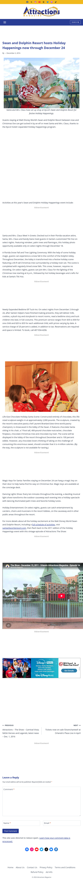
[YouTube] (39, 2)
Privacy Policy (46, 867)
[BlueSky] (48, 2)
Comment (8, 789)
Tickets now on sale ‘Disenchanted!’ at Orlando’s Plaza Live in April (63, 729)
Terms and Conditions (65, 867)
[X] (31, 2)
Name (7, 823)
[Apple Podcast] (52, 2)
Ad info (49, 872)
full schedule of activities (43, 524)
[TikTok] (56, 2)
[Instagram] (35, 2)
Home (10, 867)
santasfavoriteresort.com (14, 528)
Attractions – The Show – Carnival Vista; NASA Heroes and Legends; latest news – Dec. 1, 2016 (20, 731)
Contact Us (32, 867)
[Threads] (44, 2)
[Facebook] (27, 2)
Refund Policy (37, 872)
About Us (20, 867)
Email (47, 823)
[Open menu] (4, 22)
